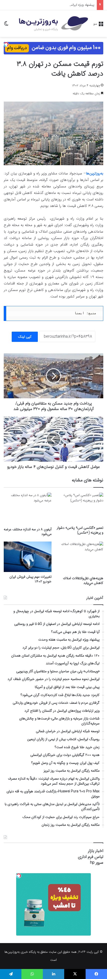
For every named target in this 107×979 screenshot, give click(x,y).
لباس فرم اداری (90, 856)
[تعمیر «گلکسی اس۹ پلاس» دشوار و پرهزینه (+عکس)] (79, 508)
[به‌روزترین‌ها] (53, 23)
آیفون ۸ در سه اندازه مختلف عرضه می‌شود (28, 532)
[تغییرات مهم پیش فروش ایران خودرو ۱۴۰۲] (28, 557)
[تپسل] (6, 44)
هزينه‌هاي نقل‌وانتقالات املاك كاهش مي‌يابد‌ (83, 580)
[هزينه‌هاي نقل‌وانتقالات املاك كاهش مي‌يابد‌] (79, 557)
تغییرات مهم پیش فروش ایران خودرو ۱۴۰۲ (30, 579)
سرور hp (96, 862)
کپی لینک (25, 336)
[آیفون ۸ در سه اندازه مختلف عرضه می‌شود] (28, 509)
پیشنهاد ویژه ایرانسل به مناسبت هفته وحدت (65, 4)
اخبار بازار (95, 850)
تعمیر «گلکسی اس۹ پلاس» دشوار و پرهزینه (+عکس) (80, 530)
